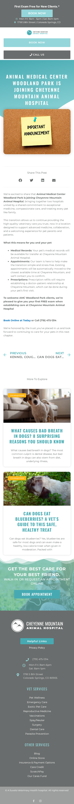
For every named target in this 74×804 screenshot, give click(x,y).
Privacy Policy (37, 647)
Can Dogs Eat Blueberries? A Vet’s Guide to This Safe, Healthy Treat (37, 521)
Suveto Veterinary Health (24, 790)
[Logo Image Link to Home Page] (37, 32)
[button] (68, 32)
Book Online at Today (17, 320)
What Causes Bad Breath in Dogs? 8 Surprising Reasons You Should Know (37, 435)
